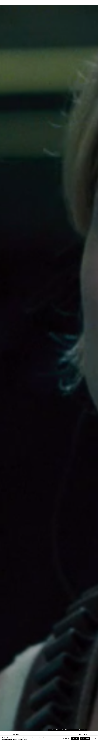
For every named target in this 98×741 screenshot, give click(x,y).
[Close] (95, 738)
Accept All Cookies (85, 738)
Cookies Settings (65, 738)
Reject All (75, 738)
